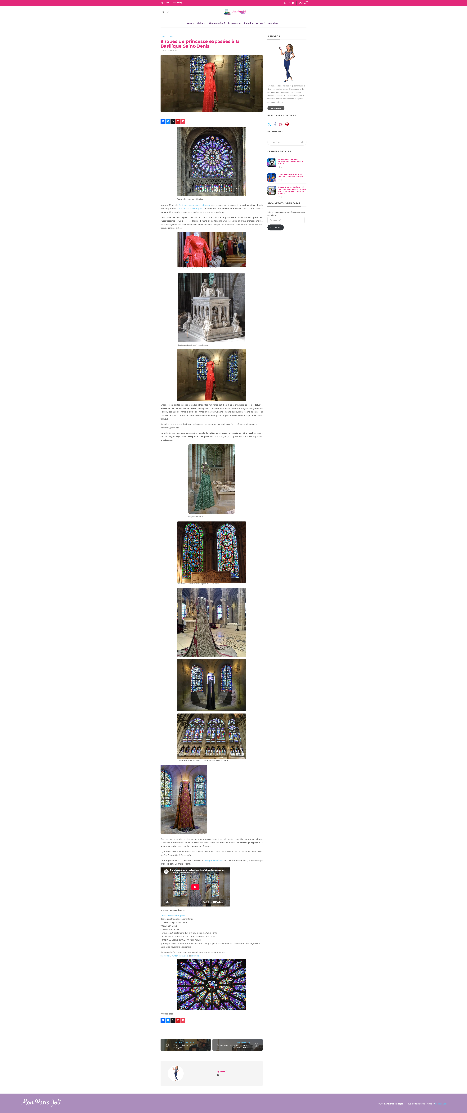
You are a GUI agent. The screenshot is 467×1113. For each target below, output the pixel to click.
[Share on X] (173, 121)
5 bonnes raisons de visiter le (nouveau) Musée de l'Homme (233, 1046)
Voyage (260, 23)
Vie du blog (177, 3)
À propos (165, 3)
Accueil (191, 23)
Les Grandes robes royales (173, 915)
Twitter (174, 955)
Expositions (167, 36)
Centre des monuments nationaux (194, 205)
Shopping (248, 23)
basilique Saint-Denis (213, 860)
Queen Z (164, 51)
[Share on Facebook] (163, 121)
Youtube (195, 955)
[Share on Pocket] (182, 121)
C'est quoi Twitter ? (184, 1042)
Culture (201, 23)
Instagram (184, 955)
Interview (273, 23)
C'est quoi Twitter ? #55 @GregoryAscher (183, 1046)
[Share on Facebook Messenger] (168, 121)
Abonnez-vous (275, 227)
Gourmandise (216, 23)
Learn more (276, 108)
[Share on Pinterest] (177, 121)
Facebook (165, 955)
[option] (286, 178)
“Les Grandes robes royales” (190, 208)
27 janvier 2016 (172, 51)
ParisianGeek (441, 1103)
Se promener (234, 23)
